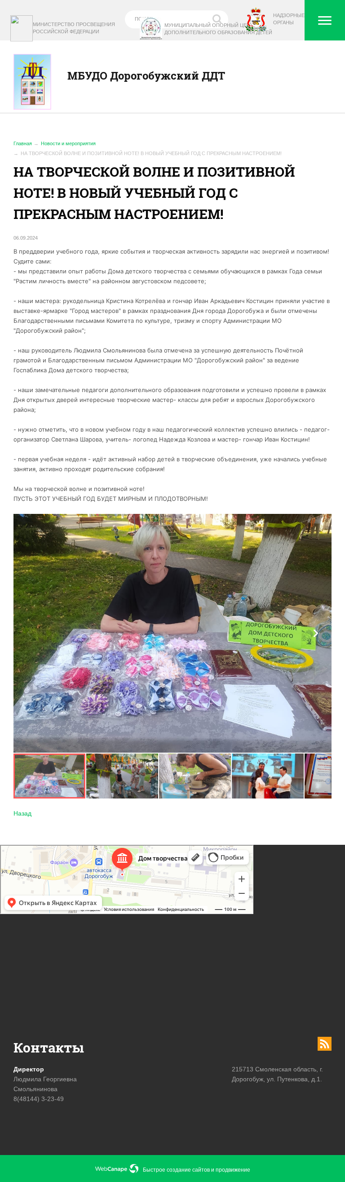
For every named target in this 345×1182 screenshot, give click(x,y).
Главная (22, 143)
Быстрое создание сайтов (176, 1170)
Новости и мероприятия (68, 143)
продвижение (233, 1170)
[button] (316, 633)
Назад (22, 813)
